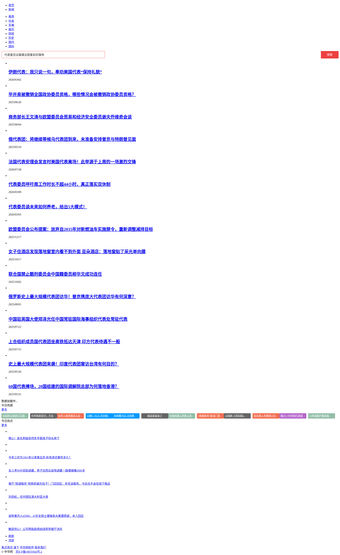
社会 (11, 20)
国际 (11, 46)
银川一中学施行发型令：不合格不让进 (293, 415)
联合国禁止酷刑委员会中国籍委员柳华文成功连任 (55, 274)
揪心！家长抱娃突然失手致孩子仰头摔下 (34, 438)
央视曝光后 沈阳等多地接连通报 (127, 415)
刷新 (11, 536)
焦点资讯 (7, 547)
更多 (4, 409)
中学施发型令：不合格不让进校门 (44, 415)
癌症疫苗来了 (154, 415)
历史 (11, 37)
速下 (16, 547)
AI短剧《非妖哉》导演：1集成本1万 (238, 415)
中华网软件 (27, 547)
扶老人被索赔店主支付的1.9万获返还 (71, 415)
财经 (11, 33)
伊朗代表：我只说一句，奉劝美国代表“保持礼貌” (55, 72)
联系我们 (40, 547)
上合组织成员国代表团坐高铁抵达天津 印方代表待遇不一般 (64, 341)
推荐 (11, 16)
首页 (11, 5)
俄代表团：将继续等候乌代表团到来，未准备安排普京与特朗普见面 (72, 139)
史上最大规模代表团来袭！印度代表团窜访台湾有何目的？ (63, 364)
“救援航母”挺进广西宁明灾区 (211, 415)
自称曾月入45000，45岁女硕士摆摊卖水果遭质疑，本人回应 (46, 515)
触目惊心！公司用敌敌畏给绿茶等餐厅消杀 (35, 529)
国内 (11, 42)
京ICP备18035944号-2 (29, 551)
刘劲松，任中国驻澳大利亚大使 (28, 496)
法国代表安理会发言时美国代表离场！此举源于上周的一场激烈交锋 (72, 161)
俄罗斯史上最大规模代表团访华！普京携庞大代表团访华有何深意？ (72, 296)
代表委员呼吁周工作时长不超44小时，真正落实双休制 (59, 184)
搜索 (330, 54)
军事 (11, 25)
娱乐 (11, 29)
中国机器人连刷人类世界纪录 (182, 415)
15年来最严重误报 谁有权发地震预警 (322, 415)
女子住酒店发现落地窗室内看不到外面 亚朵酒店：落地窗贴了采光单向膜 (77, 251)
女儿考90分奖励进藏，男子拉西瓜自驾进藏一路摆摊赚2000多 (46, 470)
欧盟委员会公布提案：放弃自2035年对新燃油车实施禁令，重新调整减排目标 (80, 229)
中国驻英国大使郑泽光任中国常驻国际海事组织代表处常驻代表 (68, 319)
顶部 (11, 540)
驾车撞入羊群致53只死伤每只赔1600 (266, 415)
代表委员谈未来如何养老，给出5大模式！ (47, 206)
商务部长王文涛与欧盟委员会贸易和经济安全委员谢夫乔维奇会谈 (70, 117)
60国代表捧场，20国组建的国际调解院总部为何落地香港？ (63, 386)
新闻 (11, 9)
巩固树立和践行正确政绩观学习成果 (15, 415)
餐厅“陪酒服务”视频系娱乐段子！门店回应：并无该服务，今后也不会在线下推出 (59, 483)
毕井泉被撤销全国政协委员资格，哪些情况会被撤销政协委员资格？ (72, 94)
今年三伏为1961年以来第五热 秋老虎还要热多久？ (40, 457)
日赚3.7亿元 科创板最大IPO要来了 (100, 415)
